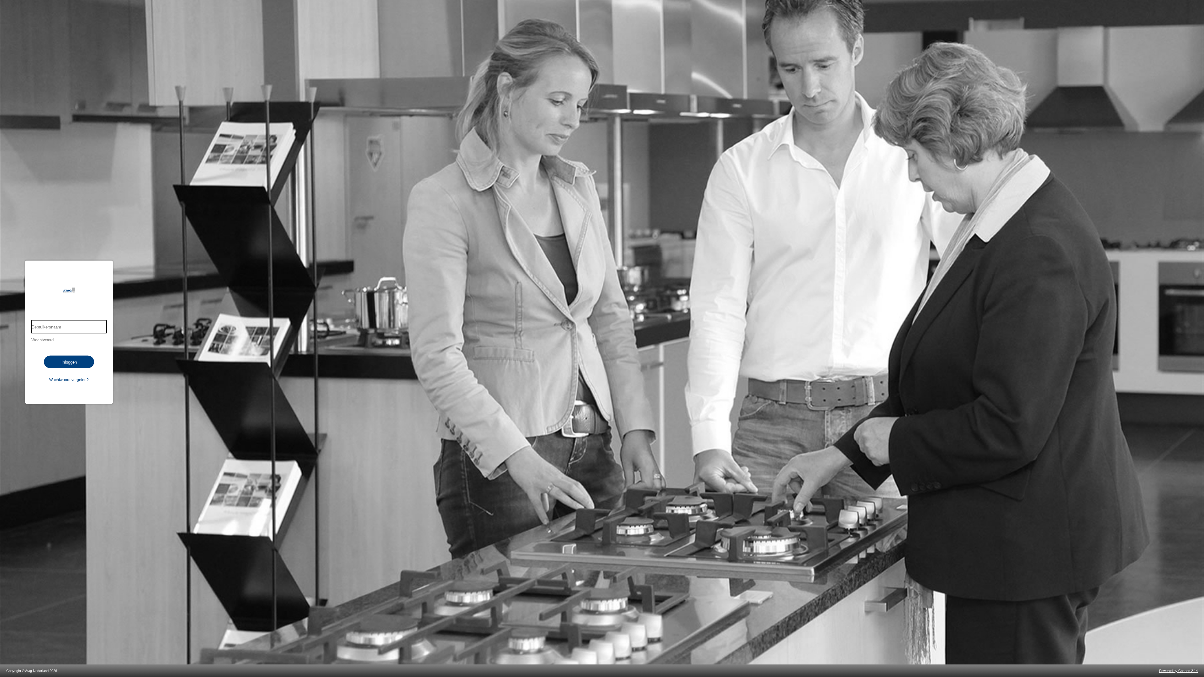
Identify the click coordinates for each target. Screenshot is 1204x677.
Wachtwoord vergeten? (69, 380)
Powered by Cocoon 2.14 (1178, 671)
